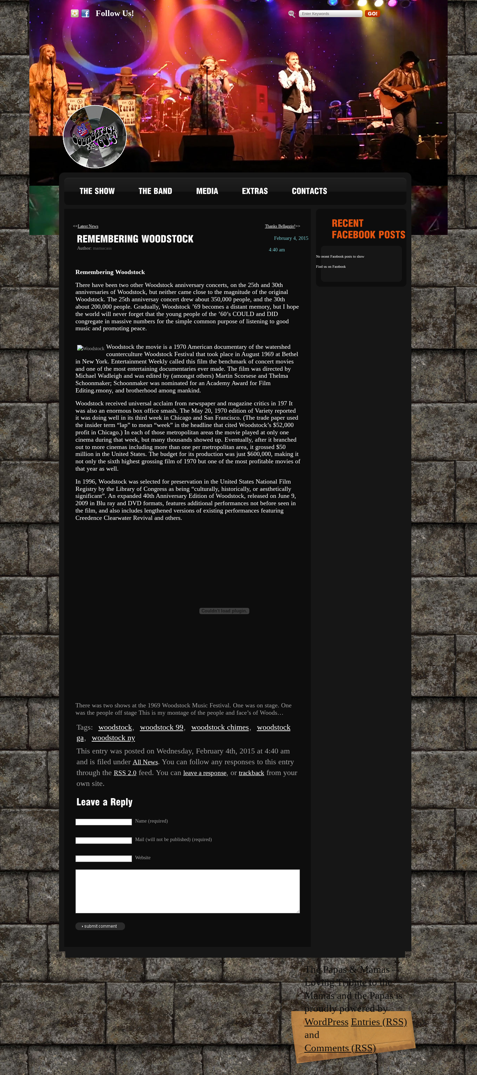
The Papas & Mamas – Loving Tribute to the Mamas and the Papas (94, 137)
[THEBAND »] (155, 193)
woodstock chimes (220, 727)
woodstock (115, 727)
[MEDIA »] (207, 193)
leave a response (204, 772)
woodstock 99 (161, 727)
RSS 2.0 (125, 772)
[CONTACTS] (309, 193)
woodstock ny (113, 738)
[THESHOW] (97, 193)
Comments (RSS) (340, 1047)
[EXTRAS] (255, 193)
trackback (251, 772)
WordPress (326, 1021)
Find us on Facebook (331, 266)
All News (145, 762)
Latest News (88, 226)
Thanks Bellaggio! (280, 226)
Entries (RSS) (379, 1021)
